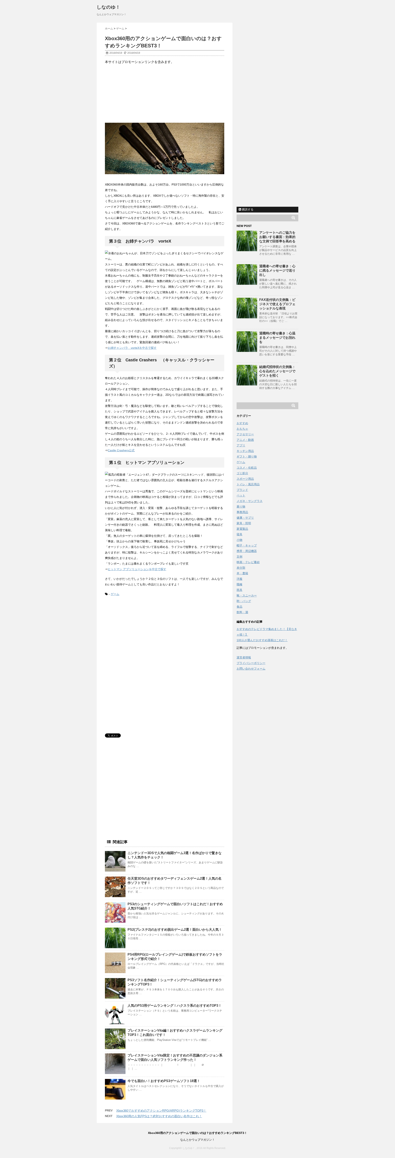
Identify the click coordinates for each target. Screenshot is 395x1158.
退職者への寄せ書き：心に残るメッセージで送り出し (277, 270)
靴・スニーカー (247, 595)
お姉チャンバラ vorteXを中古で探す (132, 347)
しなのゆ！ (108, 7)
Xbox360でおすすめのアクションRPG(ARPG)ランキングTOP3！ (161, 1110)
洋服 (239, 578)
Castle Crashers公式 (121, 450)
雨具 (239, 590)
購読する (247, 209)
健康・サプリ (245, 517)
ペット (241, 495)
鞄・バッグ (244, 601)
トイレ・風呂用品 (248, 484)
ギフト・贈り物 (247, 456)
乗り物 (241, 506)
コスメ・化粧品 (247, 467)
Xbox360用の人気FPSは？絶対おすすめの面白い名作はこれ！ (159, 1116)
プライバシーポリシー (251, 663)
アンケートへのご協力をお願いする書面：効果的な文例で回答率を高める (277, 237)
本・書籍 (242, 573)
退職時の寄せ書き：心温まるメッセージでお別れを (277, 338)
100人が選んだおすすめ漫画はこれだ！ (262, 640)
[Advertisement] (139, 93)
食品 (239, 606)
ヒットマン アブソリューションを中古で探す (137, 569)
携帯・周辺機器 (247, 551)
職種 (239, 584)
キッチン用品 (245, 451)
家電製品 (242, 528)
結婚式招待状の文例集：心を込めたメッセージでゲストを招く (277, 371)
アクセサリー (245, 434)
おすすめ (242, 423)
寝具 (239, 534)
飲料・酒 (242, 612)
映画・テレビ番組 (248, 562)
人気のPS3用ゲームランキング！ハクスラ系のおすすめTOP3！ (175, 1005)
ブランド (242, 489)
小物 (239, 540)
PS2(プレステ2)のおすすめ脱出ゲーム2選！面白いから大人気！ (175, 929)
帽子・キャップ (247, 545)
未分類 (241, 567)
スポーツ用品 (245, 478)
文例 (239, 556)
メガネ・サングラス (250, 501)
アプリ (241, 445)
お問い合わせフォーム (251, 668)
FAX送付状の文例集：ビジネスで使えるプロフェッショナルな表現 (277, 304)
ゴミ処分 (242, 473)
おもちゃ (242, 428)
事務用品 (242, 512)
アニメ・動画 (245, 439)
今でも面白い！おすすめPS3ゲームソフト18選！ (164, 1081)
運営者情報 (244, 657)
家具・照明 (244, 523)
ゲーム (115, 594)
